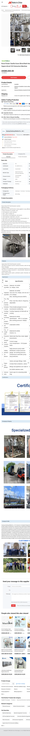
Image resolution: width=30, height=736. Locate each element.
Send (13, 605)
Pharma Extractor (6, 706)
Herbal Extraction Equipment (8, 11)
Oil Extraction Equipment (17, 719)
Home (2, 10)
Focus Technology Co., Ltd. (18, 730)
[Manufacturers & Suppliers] (15, 2)
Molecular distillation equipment (21, 686)
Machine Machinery (7, 713)
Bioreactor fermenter (5, 689)
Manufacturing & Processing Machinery (12, 10)
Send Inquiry (14, 77)
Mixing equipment (18, 691)
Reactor (16, 689)
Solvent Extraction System (18, 706)
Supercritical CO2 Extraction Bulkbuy (10, 723)
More (2, 725)
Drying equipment (5, 691)
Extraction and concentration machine (9, 686)
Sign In (3, 147)
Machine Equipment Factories (20, 713)
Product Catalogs (21, 683)
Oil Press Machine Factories (8, 716)
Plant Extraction (6, 719)
